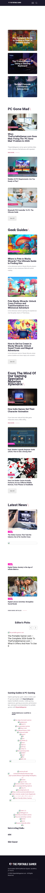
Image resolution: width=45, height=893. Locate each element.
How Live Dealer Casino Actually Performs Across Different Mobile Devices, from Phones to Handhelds (20, 483)
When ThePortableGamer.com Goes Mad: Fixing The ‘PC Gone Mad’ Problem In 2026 (22, 137)
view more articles (15, 610)
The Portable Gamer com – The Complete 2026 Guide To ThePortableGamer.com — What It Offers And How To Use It (22, 641)
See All (12, 218)
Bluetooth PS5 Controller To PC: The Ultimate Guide (20, 211)
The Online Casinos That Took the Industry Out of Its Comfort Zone (19, 536)
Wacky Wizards (14, 251)
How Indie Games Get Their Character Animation (21, 410)
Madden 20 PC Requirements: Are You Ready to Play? (21, 180)
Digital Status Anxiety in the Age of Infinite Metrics (20, 568)
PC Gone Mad (13, 127)
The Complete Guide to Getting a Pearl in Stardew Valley (22, 40)
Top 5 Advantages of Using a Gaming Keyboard (22, 63)
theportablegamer (21, 707)
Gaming (11, 402)
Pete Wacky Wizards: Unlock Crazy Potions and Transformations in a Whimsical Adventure (22, 304)
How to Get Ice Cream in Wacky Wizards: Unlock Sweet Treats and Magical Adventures (20, 347)
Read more (11, 152)
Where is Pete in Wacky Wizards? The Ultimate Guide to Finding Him (22, 261)
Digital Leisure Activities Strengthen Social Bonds (20, 603)
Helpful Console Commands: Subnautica (23, 86)
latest (11, 532)
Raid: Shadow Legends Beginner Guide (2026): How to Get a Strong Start (21, 451)
